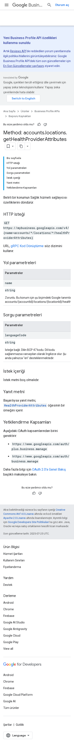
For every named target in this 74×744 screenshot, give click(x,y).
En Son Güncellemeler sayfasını (23, 66)
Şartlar (7, 724)
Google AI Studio (14, 622)
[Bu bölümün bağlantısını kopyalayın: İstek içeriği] (29, 371)
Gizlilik (20, 724)
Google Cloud (11, 635)
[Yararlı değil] (45, 124)
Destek (7, 584)
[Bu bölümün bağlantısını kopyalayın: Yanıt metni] (28, 392)
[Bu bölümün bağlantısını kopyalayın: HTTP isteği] (29, 214)
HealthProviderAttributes (25, 405)
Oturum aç (62, 5)
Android (8, 602)
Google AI (9, 701)
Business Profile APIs (36, 5)
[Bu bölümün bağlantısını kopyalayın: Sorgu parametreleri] (46, 315)
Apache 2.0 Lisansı (14, 517)
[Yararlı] (39, 124)
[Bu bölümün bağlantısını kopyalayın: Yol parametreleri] (40, 263)
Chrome (8, 609)
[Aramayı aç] (49, 4)
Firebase (8, 615)
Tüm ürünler (11, 707)
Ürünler (25, 111)
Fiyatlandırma (12, 567)
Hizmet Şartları (13, 553)
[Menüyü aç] (6, 5)
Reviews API (18, 51)
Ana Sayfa (9, 111)
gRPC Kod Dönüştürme (27, 246)
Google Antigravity (15, 629)
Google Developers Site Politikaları (28, 522)
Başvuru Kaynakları (20, 116)
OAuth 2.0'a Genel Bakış (49, 469)
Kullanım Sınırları (14, 560)
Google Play (10, 642)
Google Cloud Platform (18, 694)
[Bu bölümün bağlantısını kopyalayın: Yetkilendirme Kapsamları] (55, 422)
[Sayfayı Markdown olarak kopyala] (21, 146)
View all (8, 648)
